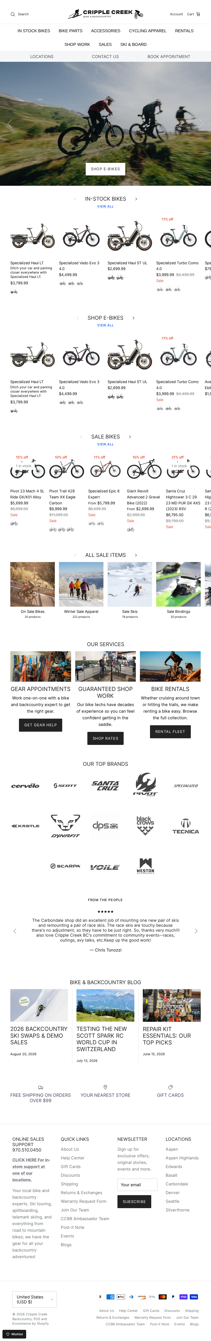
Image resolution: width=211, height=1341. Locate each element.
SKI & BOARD (133, 44)
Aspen (172, 1149)
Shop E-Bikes (105, 169)
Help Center (72, 1157)
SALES (105, 44)
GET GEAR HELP (40, 725)
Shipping (69, 1183)
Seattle (172, 1201)
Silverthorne (178, 1210)
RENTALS (184, 31)
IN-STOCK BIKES (105, 199)
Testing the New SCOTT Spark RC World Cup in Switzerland (101, 1038)
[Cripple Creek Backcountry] (105, 14)
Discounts (70, 1175)
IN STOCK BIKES (34, 31)
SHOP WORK (77, 44)
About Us (70, 1149)
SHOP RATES (105, 738)
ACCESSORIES (105, 31)
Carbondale (177, 1183)
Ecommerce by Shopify (30, 1323)
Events (67, 1236)
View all (105, 206)
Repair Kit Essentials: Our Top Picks (167, 1036)
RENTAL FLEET (170, 731)
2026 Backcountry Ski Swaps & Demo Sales (39, 1035)
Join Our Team (75, 1210)
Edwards (174, 1166)
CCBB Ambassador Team (85, 1218)
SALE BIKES (105, 437)
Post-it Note (72, 1227)
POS (37, 1319)
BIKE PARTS (70, 31)
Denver (173, 1192)
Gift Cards (71, 1166)
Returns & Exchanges (81, 1192)
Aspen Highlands (182, 1157)
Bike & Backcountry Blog (105, 982)
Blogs (66, 1244)
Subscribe (134, 1201)
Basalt (171, 1175)
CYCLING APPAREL (147, 31)
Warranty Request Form (83, 1201)
